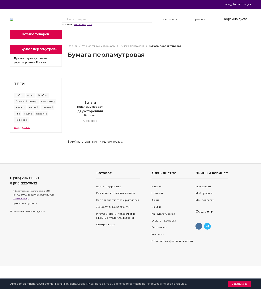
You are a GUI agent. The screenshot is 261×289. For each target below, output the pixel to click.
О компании (159, 227)
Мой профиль (204, 193)
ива (18, 113)
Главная (72, 46)
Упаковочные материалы (98, 46)
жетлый (33, 107)
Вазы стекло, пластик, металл (115, 193)
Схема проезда (21, 198)
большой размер (26, 101)
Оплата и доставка (164, 220)
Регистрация (242, 4)
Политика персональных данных (27, 211)
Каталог (157, 186)
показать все (22, 127)
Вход (227, 4)
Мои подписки (204, 199)
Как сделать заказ (163, 213)
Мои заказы (203, 186)
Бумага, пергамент (132, 46)
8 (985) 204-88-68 (24, 178)
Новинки (157, 193)
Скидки (156, 206)
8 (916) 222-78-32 (23, 183)
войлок (20, 107)
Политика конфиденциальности (172, 241)
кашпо (28, 113)
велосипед (48, 101)
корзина (41, 113)
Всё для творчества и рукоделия (117, 199)
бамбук (42, 95)
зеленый (47, 107)
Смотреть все (105, 224)
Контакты (158, 234)
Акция (155, 199)
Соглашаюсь (239, 283)
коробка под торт (83, 24)
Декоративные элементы (113, 206)
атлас (30, 95)
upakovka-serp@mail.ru (25, 203)
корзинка (22, 119)
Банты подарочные (108, 186)
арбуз (19, 95)
